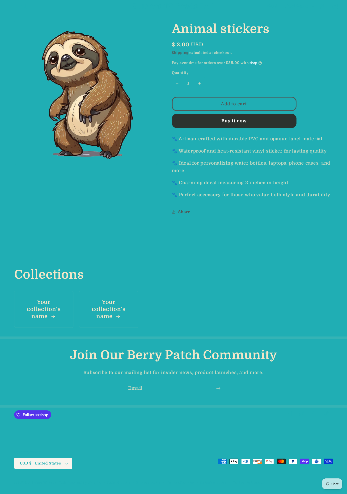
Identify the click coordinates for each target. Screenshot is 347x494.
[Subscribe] (218, 388)
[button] (12, 6)
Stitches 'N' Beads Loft (47, 483)
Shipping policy (213, 482)
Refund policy (119, 482)
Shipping (180, 53)
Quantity (180, 73)
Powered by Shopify (85, 483)
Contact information (250, 482)
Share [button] (184, 212)
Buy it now (234, 121)
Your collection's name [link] (43, 309)
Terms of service (180, 482)
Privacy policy (148, 482)
